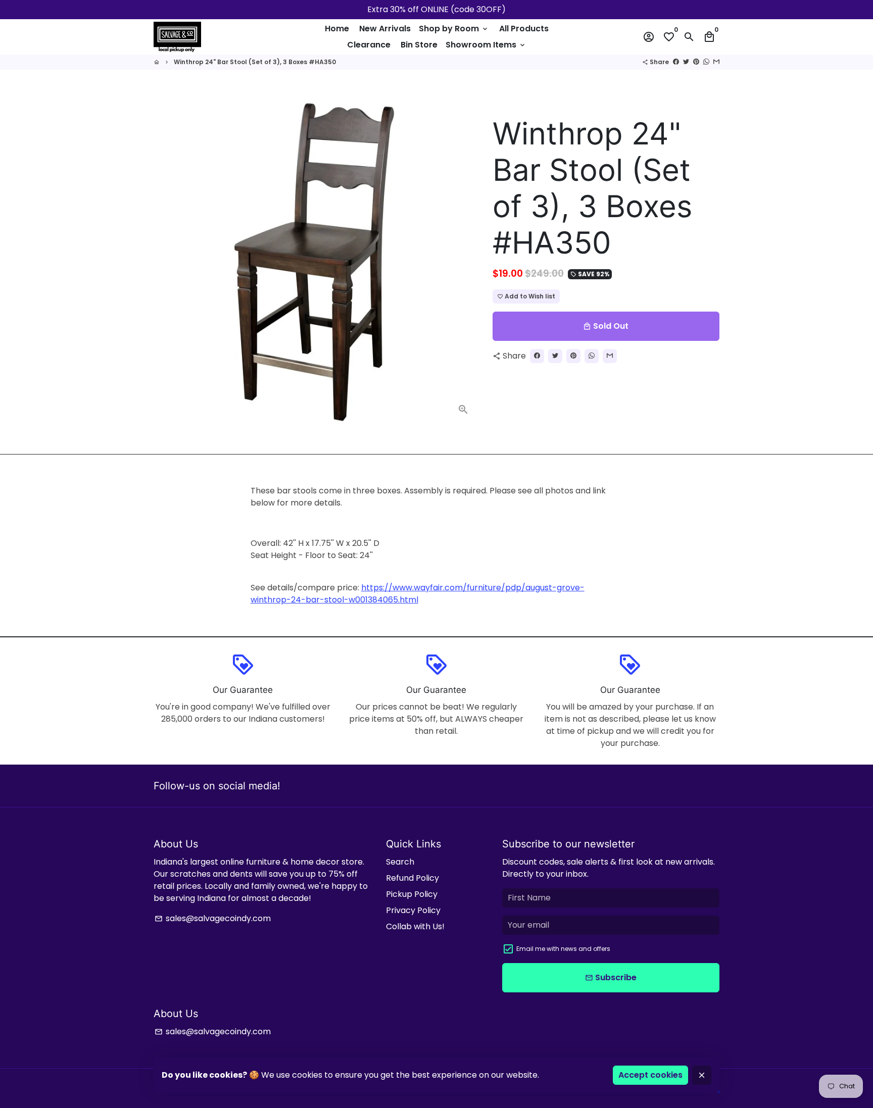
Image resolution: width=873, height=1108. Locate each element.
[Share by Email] (716, 62)
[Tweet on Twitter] (686, 62)
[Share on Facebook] (676, 62)
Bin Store (419, 45)
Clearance (369, 45)
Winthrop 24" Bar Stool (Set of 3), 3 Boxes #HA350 (255, 62)
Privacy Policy (413, 910)
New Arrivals (385, 28)
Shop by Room (454, 28)
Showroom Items (486, 45)
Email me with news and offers (563, 948)
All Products (524, 28)
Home (337, 28)
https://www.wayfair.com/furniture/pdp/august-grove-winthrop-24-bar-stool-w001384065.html (418, 594)
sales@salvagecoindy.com (213, 918)
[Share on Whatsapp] (706, 62)
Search (400, 862)
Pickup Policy (412, 894)
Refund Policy (412, 878)
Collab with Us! (415, 926)
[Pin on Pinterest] (696, 62)
